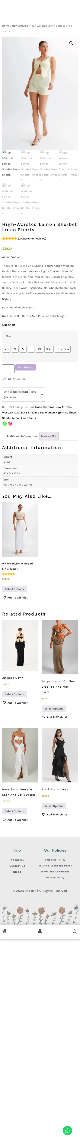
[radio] (6, 349)
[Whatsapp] (5, 424)
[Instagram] (10, 424)
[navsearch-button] (72, 16)
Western (7, 412)
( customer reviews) (32, 238)
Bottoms (48, 407)
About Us (17, 859)
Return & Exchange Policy (55, 865)
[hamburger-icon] (7, 16)
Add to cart (25, 367)
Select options (14, 589)
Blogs (17, 871)
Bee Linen (36, 407)
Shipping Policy (55, 859)
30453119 (27, 412)
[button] (71, 43)
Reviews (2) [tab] (48, 436)
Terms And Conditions (55, 871)
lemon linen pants (24, 418)
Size (8, 336)
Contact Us (17, 865)
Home (6, 25)
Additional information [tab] (22, 436)
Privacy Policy (55, 877)
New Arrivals (20, 25)
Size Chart (8, 324)
